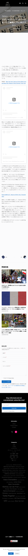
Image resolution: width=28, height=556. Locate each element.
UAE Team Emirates (20, 498)
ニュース (23, 10)
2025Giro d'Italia (6, 472)
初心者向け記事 (14, 455)
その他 (14, 446)
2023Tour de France (7, 470)
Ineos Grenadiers (10, 480)
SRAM (24, 493)
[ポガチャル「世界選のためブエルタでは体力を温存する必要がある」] (14, 276)
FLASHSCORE (19, 536)
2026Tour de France (10, 473)
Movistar (7, 489)
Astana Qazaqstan (19, 473)
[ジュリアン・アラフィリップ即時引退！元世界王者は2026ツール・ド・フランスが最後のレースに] (14, 298)
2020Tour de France (17, 464)
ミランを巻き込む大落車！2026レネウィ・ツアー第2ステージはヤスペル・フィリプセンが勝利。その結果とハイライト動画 (14, 331)
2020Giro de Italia (9, 464)
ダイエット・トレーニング (14, 450)
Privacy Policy (11, 378)
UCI (5, 501)
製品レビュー (14, 458)
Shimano (5, 493)
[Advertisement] (14, 50)
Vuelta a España (11, 501)
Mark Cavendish (13, 484)
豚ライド (14, 460)
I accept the (8, 378)
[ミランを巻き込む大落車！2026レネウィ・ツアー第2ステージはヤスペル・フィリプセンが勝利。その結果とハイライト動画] (14, 321)
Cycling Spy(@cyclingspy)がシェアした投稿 (14, 117)
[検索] (22, 3)
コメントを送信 (6, 381)
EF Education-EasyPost (17, 477)
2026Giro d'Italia (22, 472)
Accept (10, 553)
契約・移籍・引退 (14, 457)
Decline (17, 553)
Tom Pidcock (5, 498)
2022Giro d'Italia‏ (7, 468)
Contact (14, 427)
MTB (14, 445)
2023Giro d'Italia (21, 468)
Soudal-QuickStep (12, 493)
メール (4, 357)
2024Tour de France (22, 470)
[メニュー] (25, 3)
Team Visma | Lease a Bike (20, 496)
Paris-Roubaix (13, 489)
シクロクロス (14, 448)
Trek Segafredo (11, 498)
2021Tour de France (9, 466)
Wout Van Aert (19, 501)
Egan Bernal (24, 477)
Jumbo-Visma (17, 482)
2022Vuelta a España (14, 468)
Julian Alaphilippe (9, 482)
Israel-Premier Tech (21, 479)
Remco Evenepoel (9, 491)
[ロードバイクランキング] (14, 541)
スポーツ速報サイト (10, 536)
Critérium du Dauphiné (20, 475)
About (14, 423)
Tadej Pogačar (9, 496)
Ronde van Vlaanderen (20, 491)
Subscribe (14, 408)
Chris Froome (12, 475)
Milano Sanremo (22, 487)
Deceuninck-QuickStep (7, 477)
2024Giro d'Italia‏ (15, 470)
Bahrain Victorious (7, 475)
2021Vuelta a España (19, 466)
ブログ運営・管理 (14, 453)
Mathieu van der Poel (11, 487)
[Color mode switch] (20, 3)
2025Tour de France (14, 472)
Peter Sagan (20, 488)
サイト (4, 361)
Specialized (20, 493)
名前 (4, 353)
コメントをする (6, 366)
